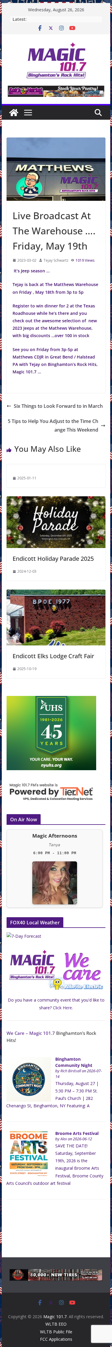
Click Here (62, 1007)
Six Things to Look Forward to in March (58, 406)
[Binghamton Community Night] (28, 1060)
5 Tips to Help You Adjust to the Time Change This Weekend (53, 425)
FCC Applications (56, 1339)
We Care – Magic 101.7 (31, 1033)
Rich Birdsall (70, 1070)
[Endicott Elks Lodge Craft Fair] (56, 593)
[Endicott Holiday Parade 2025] (56, 500)
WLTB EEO (56, 1324)
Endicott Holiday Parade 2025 (53, 559)
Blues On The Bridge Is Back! (56, 19)
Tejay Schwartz (56, 260)
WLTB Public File (56, 1332)
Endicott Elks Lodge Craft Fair (53, 656)
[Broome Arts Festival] (28, 1134)
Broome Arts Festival (77, 1133)
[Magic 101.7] (14, 112)
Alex (63, 1138)
